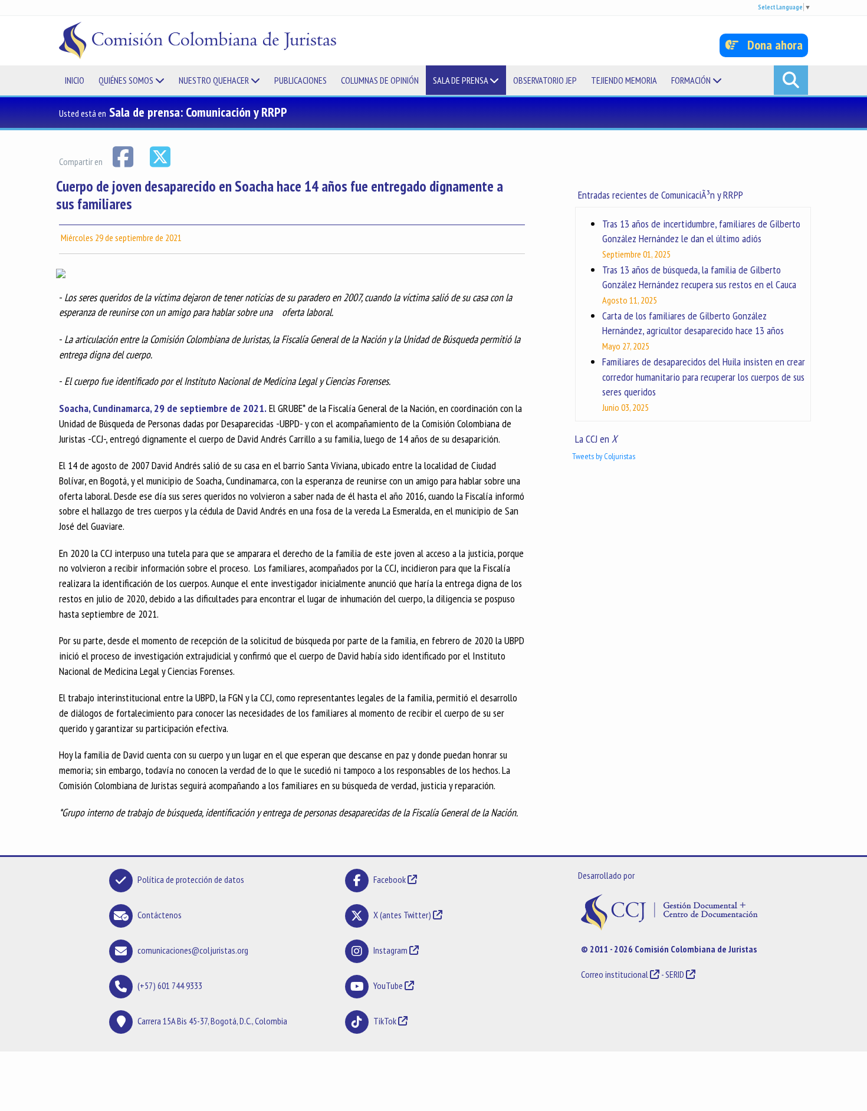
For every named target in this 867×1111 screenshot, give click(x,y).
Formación (691, 80)
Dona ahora (770, 45)
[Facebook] (123, 155)
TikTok (384, 1021)
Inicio (74, 80)
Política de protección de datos (190, 879)
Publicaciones (300, 80)
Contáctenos (159, 915)
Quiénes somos (126, 80)
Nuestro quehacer (215, 80)
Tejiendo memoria (624, 80)
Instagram (390, 950)
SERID (674, 974)
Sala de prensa (461, 80)
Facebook (390, 879)
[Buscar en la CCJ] (791, 80)
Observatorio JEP (545, 80)
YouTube (388, 985)
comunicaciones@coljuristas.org (192, 950)
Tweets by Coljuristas (603, 456)
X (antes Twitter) (402, 915)
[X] (160, 155)
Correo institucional (614, 974)
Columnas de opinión (380, 80)
